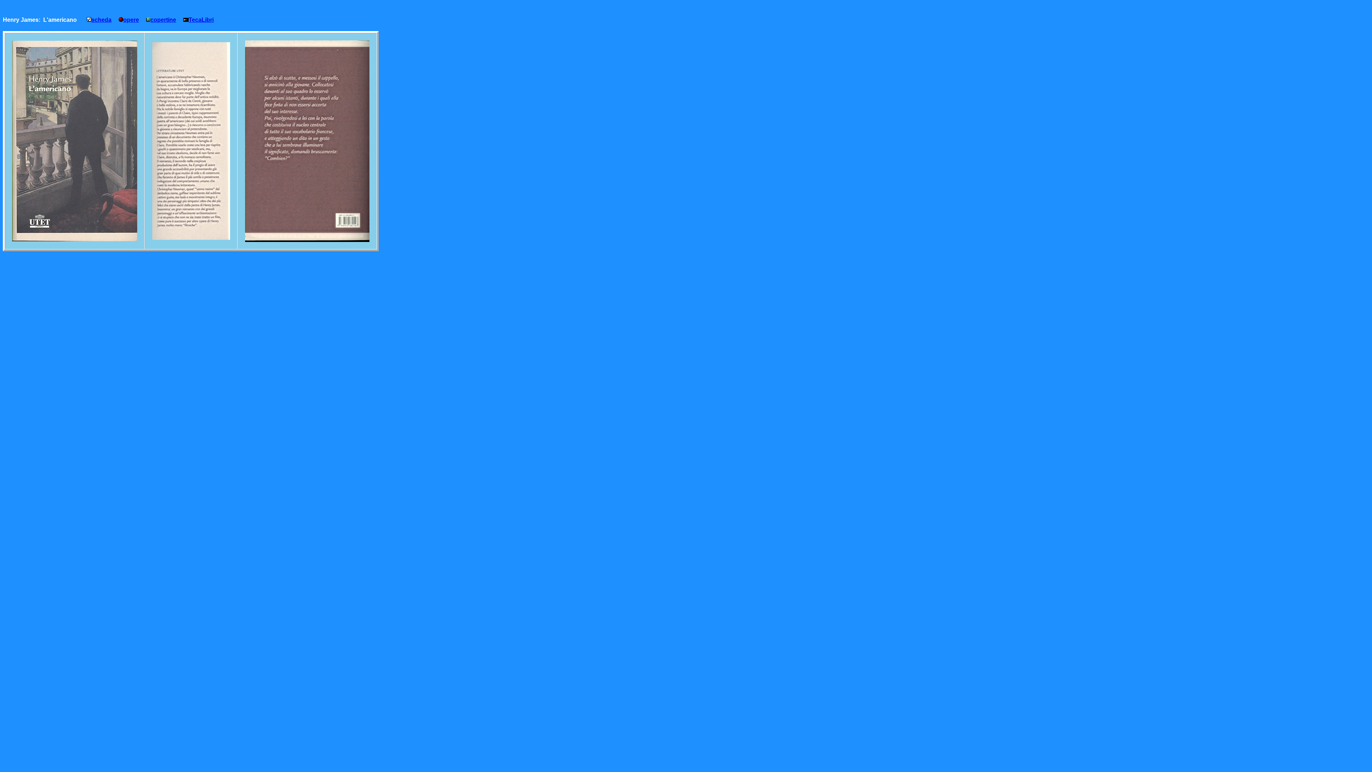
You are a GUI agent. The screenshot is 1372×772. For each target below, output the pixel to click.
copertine (163, 20)
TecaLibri (201, 20)
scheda (101, 20)
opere (131, 20)
